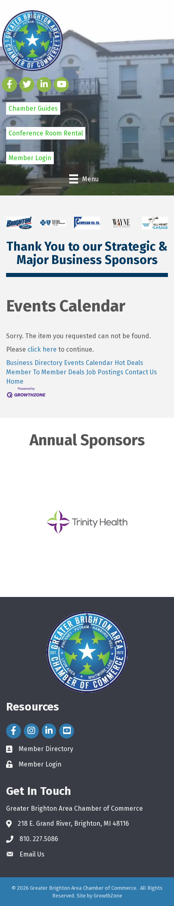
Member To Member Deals (45, 372)
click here (42, 349)
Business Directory (34, 363)
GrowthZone (107, 896)
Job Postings (104, 372)
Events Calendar (88, 363)
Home (14, 381)
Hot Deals (129, 363)
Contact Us (141, 372)
